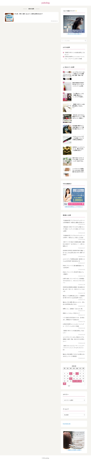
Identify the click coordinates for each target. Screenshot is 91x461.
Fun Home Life (66, 423)
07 (69, 386)
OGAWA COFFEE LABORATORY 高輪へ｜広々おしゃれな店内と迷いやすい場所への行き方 (74, 252)
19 (70, 378)
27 (74, 381)
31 (64, 383)
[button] (85, 40)
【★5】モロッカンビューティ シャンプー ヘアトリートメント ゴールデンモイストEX (73, 347)
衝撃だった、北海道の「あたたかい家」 (73, 308)
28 (77, 381)
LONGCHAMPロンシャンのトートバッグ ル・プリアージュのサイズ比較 (75, 57)
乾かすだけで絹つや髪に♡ (74, 34)
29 (80, 381)
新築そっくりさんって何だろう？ (71, 313)
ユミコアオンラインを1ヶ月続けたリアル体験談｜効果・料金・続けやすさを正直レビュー (74, 339)
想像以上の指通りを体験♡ (74, 450)
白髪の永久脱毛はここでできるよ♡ (74, 206)
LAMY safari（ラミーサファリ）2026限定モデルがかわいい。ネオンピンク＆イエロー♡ (74, 280)
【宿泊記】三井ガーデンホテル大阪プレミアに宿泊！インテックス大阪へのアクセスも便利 (74, 229)
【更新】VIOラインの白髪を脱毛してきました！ (75, 53)
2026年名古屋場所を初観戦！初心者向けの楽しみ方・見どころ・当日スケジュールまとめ (74, 289)
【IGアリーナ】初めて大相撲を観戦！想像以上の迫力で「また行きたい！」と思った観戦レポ (74, 244)
